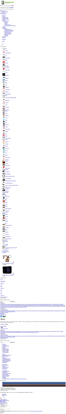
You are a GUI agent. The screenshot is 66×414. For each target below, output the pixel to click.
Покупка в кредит (8, 24)
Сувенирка (6, 212)
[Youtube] (2, 384)
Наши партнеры (7, 32)
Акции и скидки (5, 18)
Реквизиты (6, 35)
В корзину (2, 412)
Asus (1, 293)
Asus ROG (2, 295)
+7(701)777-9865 (4, 11)
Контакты (4, 36)
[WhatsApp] (5, 316)
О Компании (4, 28)
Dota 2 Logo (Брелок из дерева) (7, 263)
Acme (1, 284)
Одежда (5, 199)
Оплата (6, 22)
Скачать (3, 37)
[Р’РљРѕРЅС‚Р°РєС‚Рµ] (1, 316)
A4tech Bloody (2, 281)
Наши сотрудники (8, 33)
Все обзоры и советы (4, 309)
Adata (1, 286)
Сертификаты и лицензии (9, 30)
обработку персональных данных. (36, 411)
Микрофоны (6, 192)
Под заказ (6, 23)
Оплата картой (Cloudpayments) (10, 25)
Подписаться (13, 301)
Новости (4, 20)
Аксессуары (6, 169)
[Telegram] (2, 316)
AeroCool (2, 288)
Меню (3, 41)
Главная (3, 15)
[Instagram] (2, 385)
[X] (4, 316)
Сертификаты (6, 248)
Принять (6, 324)
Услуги (3, 26)
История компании (8, 29)
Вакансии (6, 34)
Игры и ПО (6, 245)
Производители (5, 17)
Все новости (2, 303)
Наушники (6, 139)
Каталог (3, 16)
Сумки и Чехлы (6, 196)
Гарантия (4, 27)
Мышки (5, 48)
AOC (1, 291)
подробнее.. (2, 324)
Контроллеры (6, 188)
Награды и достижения (9, 31)
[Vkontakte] (2, 382)
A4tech (1, 279)
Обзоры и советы (5, 19)
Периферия (6, 241)
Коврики (5, 95)
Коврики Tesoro (3, 326)
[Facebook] (2, 383)
